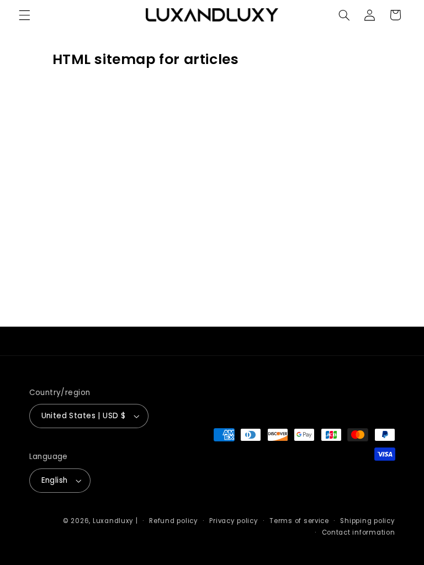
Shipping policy (367, 520)
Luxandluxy (113, 520)
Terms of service (299, 520)
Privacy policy (233, 520)
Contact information (358, 532)
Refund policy (173, 520)
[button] (24, 15)
